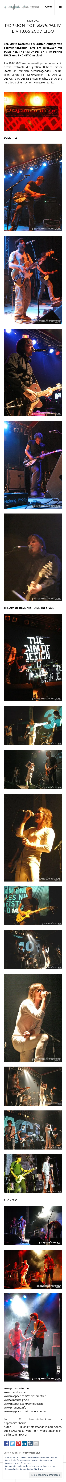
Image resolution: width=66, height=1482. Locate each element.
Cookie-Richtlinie (35, 1469)
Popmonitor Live (31, 1452)
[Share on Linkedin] (24, 1443)
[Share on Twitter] (12, 1443)
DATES (49, 7)
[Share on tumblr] (30, 1443)
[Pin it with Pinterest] (18, 1443)
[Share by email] (36, 1443)
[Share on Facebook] (6, 1443)
